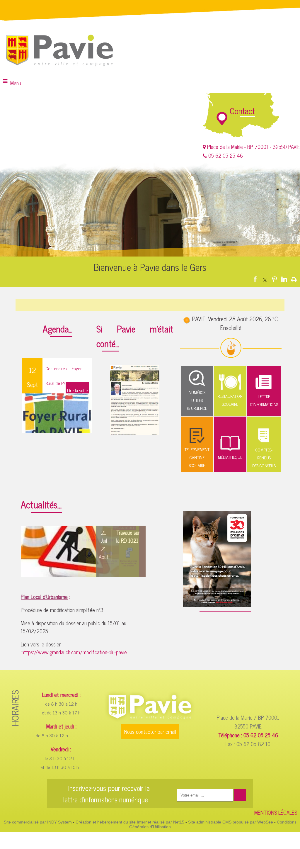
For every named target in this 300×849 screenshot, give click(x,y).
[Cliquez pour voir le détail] (83, 551)
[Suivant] (136, 553)
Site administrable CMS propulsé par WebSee (230, 822)
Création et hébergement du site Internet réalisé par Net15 (130, 822)
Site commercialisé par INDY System (38, 822)
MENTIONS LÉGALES (275, 812)
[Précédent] (29, 553)
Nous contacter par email (150, 731)
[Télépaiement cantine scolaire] (197, 441)
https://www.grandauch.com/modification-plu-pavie (74, 652)
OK (240, 795)
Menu (15, 83)
